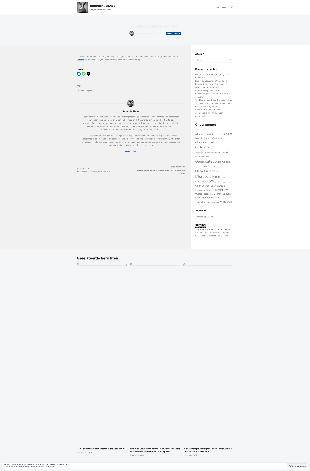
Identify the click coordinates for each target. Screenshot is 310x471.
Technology (200, 202)
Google (226, 161)
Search (217, 193)
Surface (223, 198)
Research (208, 194)
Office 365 (222, 182)
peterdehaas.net (102, 6)
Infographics (213, 167)
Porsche (209, 190)
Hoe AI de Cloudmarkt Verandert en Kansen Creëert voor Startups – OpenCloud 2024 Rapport (211, 84)
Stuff (217, 198)
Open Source (202, 185)
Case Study (217, 138)
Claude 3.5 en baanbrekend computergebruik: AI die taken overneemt (209, 112)
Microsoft (203, 176)
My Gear (198, 182)
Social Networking (204, 197)
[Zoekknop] (230, 60)
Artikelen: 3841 (130, 151)
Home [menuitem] (217, 7)
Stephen (80, 59)
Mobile (216, 176)
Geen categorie (173, 33)
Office (212, 181)
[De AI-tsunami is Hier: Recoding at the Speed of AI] (102, 354)
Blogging (227, 133)
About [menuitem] (224, 7)
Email (225, 152)
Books (197, 138)
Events (202, 157)
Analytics (210, 134)
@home (199, 134)
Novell (205, 182)
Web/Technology (213, 202)
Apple (218, 134)
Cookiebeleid (49, 466)
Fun (208, 156)
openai (229, 182)
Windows (226, 201)
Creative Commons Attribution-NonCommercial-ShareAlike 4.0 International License (213, 232)
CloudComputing (206, 142)
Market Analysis (206, 171)
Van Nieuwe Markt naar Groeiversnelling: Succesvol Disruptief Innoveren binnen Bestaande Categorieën (213, 103)
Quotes (198, 194)
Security (227, 193)
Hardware (198, 167)
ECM (217, 152)
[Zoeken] (232, 7)
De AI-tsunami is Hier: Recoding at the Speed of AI (100, 449)
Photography (200, 190)
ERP (196, 157)
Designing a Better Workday (204, 153)
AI (205, 134)
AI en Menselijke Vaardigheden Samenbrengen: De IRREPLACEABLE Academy (211, 93)
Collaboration (205, 147)
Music (224, 177)
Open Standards (218, 186)
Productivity (221, 189)
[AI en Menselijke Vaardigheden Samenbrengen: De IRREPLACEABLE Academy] (208, 354)
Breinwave (205, 138)
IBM (205, 166)
